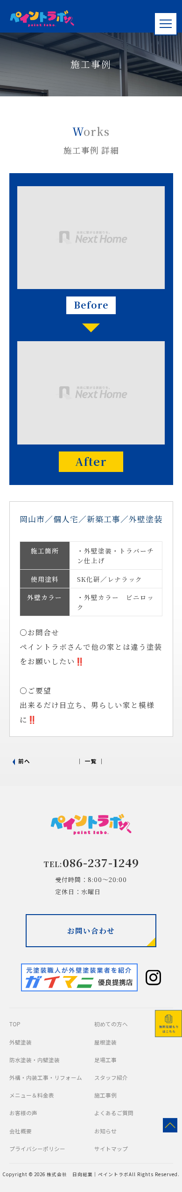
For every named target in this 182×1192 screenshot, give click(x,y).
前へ (24, 761)
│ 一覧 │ (91, 761)
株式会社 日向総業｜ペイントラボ (88, 1174)
